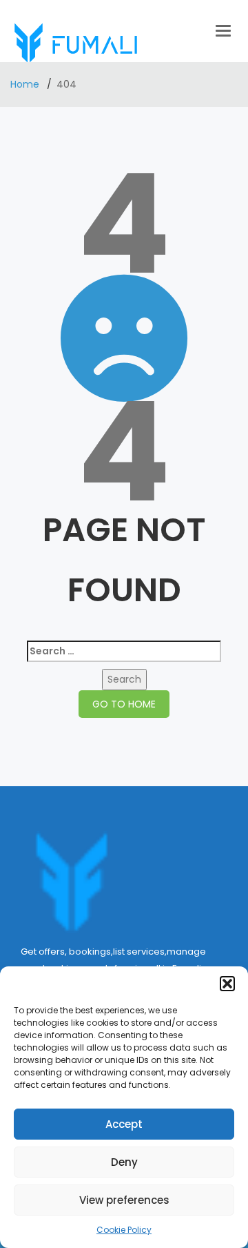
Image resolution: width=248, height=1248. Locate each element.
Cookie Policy (124, 1230)
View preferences (124, 1200)
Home (26, 84)
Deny (124, 1162)
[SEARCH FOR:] (124, 651)
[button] (227, 984)
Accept (124, 1124)
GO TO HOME (124, 704)
